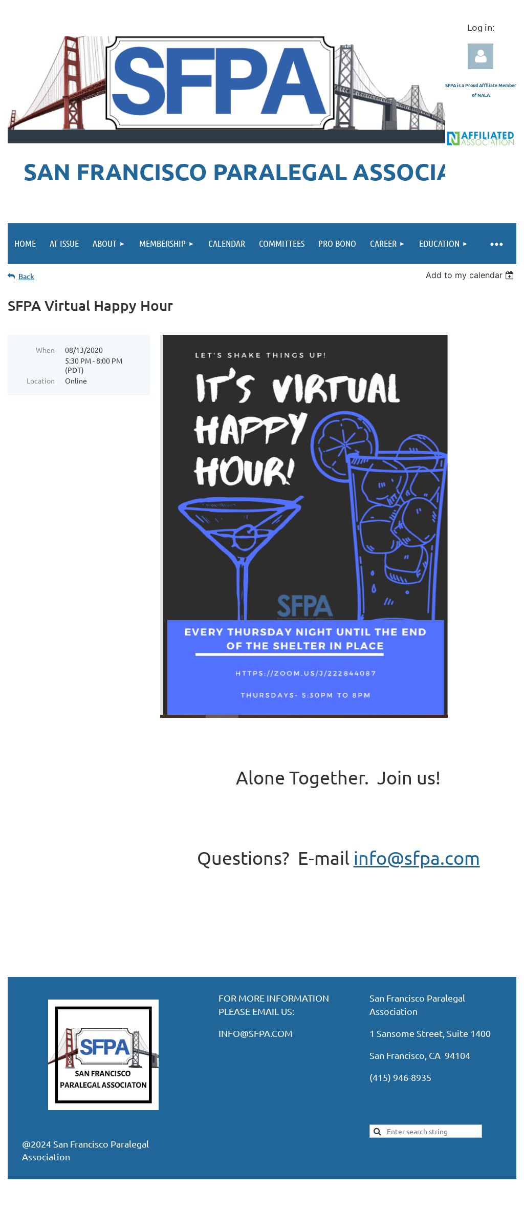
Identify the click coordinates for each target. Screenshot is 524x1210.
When (45, 349)
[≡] (495, 243)
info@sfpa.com (417, 857)
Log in (480, 56)
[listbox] (471, 275)
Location (41, 380)
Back (26, 276)
